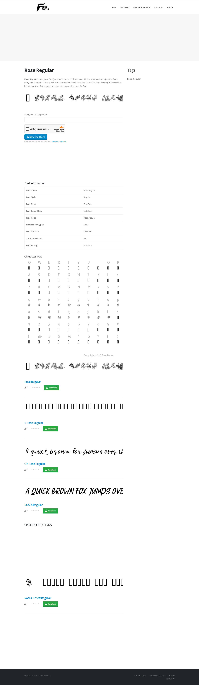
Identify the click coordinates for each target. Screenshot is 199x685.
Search (170, 7)
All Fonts (124, 7)
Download (52, 387)
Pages (172, 675)
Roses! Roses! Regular (37, 598)
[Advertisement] (73, 162)
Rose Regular (32, 382)
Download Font (37, 136)
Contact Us (170, 679)
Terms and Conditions (59, 141)
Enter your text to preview (35, 114)
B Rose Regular (33, 423)
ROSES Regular (33, 505)
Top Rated (158, 7)
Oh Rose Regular (34, 464)
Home (114, 7)
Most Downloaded (141, 7)
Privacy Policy (141, 675)
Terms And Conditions (158, 675)
